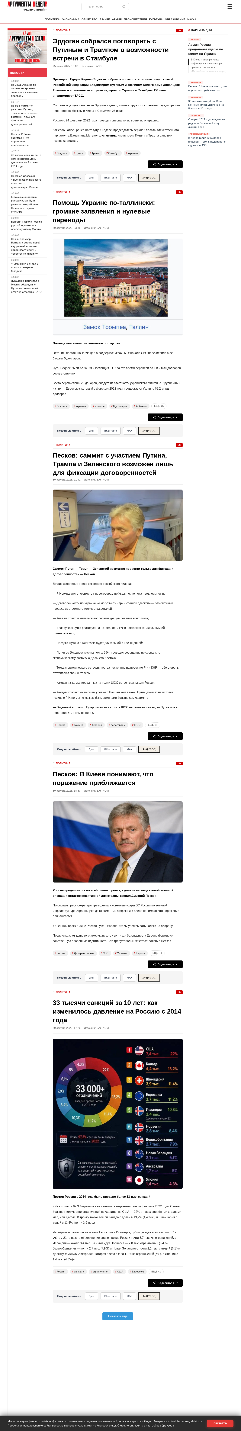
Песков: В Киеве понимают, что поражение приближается (21, 140)
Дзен (92, 177)
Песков (60, 725)
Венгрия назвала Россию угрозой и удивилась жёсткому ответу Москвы (26, 225)
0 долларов (119, 406)
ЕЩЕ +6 (159, 406)
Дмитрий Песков (83, 953)
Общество (89, 19)
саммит (77, 725)
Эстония (61, 406)
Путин (78, 153)
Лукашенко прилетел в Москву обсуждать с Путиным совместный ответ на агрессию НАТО (26, 286)
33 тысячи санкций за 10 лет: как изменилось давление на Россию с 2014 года (26, 160)
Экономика (70, 19)
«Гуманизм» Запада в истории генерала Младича (24, 267)
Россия (60, 953)
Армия (117, 19)
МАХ (129, 177)
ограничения (99, 1271)
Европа (139, 953)
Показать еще (117, 1316)
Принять (220, 1423)
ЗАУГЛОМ (103, 228)
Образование (175, 19)
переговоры (117, 725)
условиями (84, 1425)
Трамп (95, 153)
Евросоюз (137, 1271)
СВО (104, 953)
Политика (52, 19)
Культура (156, 19)
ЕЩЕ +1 (152, 725)
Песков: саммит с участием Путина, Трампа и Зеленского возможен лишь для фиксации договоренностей (24, 115)
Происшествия (135, 19)
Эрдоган (61, 153)
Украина (132, 153)
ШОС (136, 725)
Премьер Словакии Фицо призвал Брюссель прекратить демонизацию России (26, 181)
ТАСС (97, 66)
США (119, 1271)
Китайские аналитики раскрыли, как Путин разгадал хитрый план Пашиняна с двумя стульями (25, 204)
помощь (98, 406)
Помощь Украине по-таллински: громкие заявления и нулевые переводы (24, 90)
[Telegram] (210, 6)
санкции (78, 1271)
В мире (105, 19)
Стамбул (112, 153)
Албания (140, 406)
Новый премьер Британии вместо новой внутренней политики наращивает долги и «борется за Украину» (25, 246)
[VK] (219, 6)
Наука (191, 19)
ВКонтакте (110, 177)
